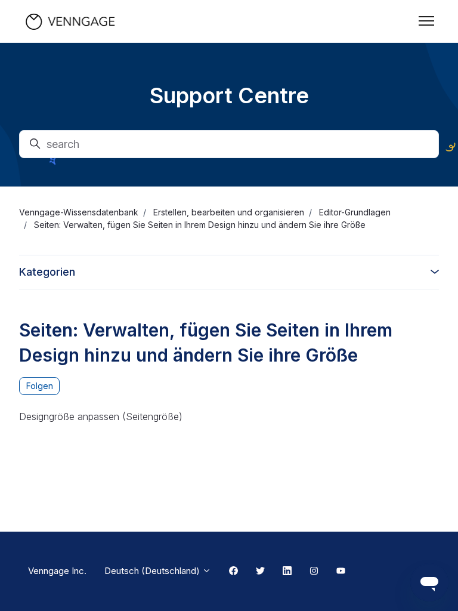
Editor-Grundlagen (355, 212)
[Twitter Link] (260, 571)
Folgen (39, 386)
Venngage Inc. (57, 570)
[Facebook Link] (233, 571)
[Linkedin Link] (287, 571)
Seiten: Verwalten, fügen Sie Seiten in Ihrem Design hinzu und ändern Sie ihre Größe (200, 225)
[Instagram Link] (314, 571)
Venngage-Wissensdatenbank (78, 212)
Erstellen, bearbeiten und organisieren (228, 212)
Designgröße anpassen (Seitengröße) (100, 416)
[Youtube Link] (340, 571)
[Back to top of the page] (23, 587)
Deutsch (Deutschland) (153, 570)
